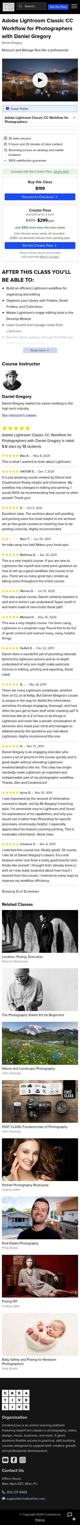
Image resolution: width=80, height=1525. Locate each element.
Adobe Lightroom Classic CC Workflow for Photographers (36, 119)
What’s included (49, 256)
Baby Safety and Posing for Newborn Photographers (29, 1361)
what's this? (61, 171)
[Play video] (40, 80)
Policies (40, 1520)
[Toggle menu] (74, 6)
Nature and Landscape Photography (28, 1068)
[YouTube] (5, 1460)
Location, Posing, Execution (22, 956)
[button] (70, 1515)
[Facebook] (13, 1460)
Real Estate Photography (20, 1243)
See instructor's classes (19, 415)
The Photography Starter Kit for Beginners (33, 1014)
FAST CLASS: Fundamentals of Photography (34, 1126)
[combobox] (31, 6)
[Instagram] (22, 1460)
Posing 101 (9, 1301)
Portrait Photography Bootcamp (25, 1185)
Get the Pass (58, 7)
